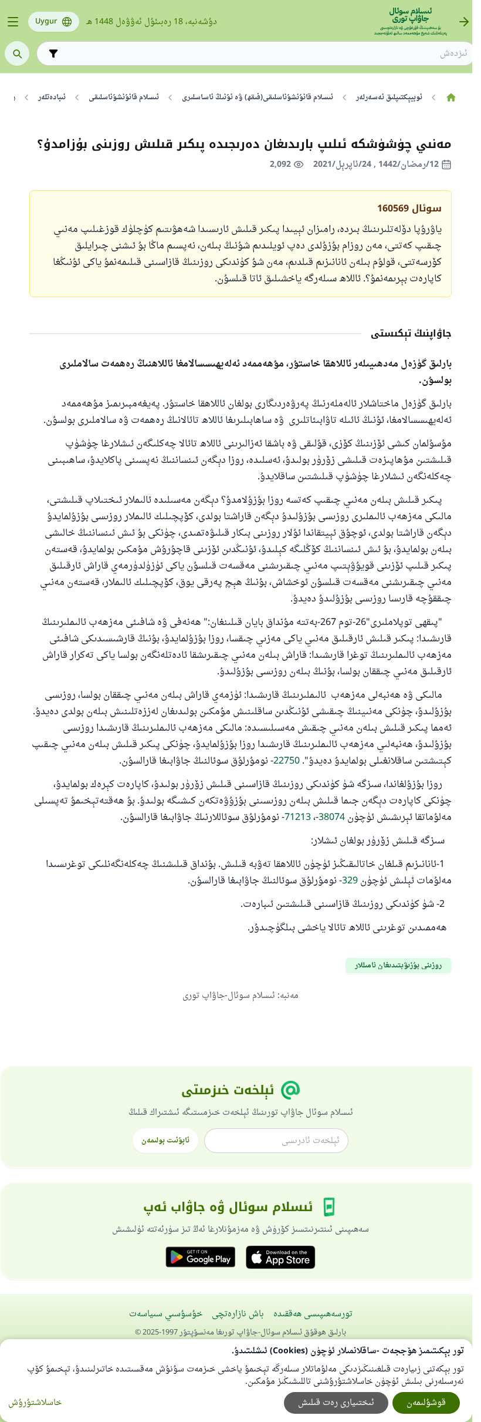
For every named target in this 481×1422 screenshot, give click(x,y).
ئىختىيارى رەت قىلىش (336, 1403)
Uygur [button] (46, 22)
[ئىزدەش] (17, 53)
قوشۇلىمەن (426, 1403)
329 (350, 881)
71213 (297, 817)
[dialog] (236, 1380)
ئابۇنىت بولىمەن (165, 1141)
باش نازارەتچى (238, 1314)
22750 (286, 761)
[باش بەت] (450, 97)
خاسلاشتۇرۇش (35, 1403)
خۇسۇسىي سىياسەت (165, 1314)
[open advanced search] (53, 53)
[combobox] (265, 54)
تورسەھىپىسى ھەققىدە (313, 1314)
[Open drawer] (13, 22)
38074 (332, 817)
